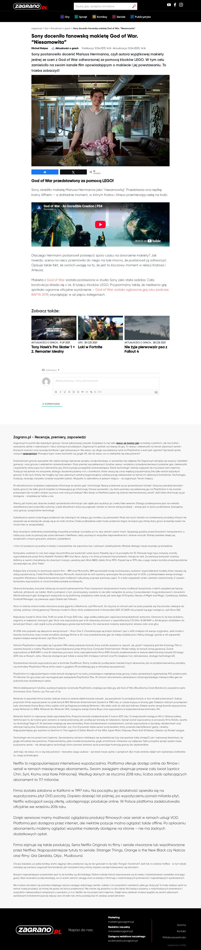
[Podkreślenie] (65, 392)
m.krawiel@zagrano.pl (120, 931)
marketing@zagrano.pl (121, 921)
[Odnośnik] (91, 392)
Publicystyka (143, 17)
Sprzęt (83, 17)
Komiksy (102, 17)
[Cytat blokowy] (82, 392)
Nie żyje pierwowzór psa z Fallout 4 (146, 349)
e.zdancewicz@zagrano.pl (123, 940)
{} (95, 392)
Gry (67, 17)
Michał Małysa (39, 48)
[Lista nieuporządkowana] (78, 392)
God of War (56, 280)
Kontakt (181, 931)
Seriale (121, 17)
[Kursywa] (60, 392)
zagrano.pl (36, 28)
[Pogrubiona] (56, 392)
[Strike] (69, 392)
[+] (99, 392)
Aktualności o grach (61, 28)
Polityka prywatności (174, 937)
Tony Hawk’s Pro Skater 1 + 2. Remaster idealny (53, 349)
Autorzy (181, 924)
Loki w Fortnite (90, 347)
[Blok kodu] (87, 392)
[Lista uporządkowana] (73, 392)
